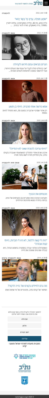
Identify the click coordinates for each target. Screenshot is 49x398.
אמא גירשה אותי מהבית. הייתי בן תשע (28, 106)
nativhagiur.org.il (21, 397)
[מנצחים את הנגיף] (24, 176)
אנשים (13, 33)
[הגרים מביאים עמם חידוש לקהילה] (24, 47)
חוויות (12, 163)
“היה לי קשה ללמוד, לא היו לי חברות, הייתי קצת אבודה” (25, 242)
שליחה (24, 338)
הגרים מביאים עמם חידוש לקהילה (30, 64)
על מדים (4, 258)
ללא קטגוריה (6, 13)
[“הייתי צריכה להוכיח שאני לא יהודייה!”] (24, 133)
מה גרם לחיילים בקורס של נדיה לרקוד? (27, 286)
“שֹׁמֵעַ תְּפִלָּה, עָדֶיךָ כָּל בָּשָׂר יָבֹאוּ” (31, 19)
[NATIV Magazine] (38, 2)
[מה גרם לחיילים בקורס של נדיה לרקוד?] (24, 270)
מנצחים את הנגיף (38, 194)
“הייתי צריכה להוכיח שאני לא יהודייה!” (28, 148)
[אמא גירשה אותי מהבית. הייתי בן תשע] (24, 91)
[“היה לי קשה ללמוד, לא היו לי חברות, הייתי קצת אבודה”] (24, 222)
